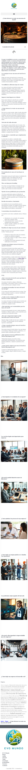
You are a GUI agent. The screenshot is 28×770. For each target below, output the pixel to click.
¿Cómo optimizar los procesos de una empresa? (13, 518)
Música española (18, 710)
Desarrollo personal (14, 696)
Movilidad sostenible (9, 710)
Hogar (6, 721)
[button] (14, 14)
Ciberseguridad (16, 691)
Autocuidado (8, 686)
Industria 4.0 (21, 704)
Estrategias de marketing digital (19, 701)
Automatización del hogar (18, 686)
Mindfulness (18, 708)
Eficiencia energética (17, 698)
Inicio (2, 721)
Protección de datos (23, 711)
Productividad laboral (14, 711)
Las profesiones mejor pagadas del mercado (12, 595)
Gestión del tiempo (6, 703)
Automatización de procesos (7, 687)
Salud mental (15, 713)
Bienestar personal (8, 691)
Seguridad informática (11, 715)
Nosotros (4, 764)
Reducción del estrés (5, 713)
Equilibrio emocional (15, 699)
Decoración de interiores (16, 693)
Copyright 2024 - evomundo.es (14, 768)
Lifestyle (4, 757)
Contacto (4, 765)
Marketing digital (10, 708)
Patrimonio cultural (5, 711)
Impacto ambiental (13, 704)
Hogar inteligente (16, 702)
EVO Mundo (5, 753)
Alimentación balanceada (15, 685)
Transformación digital (13, 717)
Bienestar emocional (10, 690)
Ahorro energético (5, 685)
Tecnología (5, 760)
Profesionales (5, 762)
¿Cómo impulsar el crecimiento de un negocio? (13, 396)
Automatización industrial (18, 687)
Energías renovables (5, 699)
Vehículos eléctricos (9, 718)
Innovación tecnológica (9, 706)
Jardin (4, 756)
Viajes (4, 759)
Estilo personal (8, 701)
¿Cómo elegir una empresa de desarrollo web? (13, 676)
